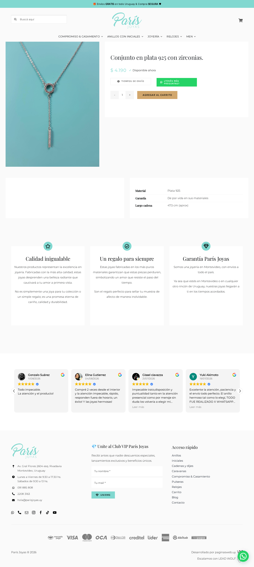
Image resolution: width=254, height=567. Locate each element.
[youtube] (55, 512)
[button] (14, 391)
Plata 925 (174, 190)
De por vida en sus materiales (188, 198)
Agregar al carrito (157, 95)
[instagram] (33, 512)
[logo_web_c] (127, 14)
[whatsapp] (12, 512)
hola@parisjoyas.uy (29, 500)
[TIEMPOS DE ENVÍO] (130, 81)
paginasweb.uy (226, 552)
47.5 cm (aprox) (178, 205)
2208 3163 (23, 494)
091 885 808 (25, 487)
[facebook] (40, 512)
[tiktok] (47, 512)
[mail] (26, 512)
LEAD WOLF (227, 558)
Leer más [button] (81, 406)
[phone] (19, 512)
